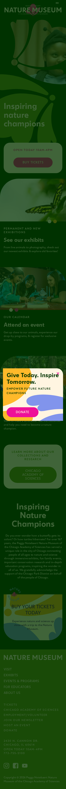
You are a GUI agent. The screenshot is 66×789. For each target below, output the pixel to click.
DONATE (22, 412)
